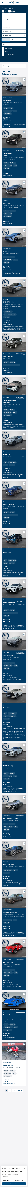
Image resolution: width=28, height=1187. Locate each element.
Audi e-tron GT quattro (11, 818)
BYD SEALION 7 (8, 864)
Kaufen (6, 40)
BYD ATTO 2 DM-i (9, 302)
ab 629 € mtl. (6, 722)
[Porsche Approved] (20, 1013)
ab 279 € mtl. (6, 117)
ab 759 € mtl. (6, 1033)
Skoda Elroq (7, 455)
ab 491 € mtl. (6, 833)
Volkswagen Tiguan (10, 912)
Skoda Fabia (7, 100)
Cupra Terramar (8, 504)
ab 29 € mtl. (6, 1079)
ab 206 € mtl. (6, 220)
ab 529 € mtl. (6, 521)
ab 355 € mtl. (6, 566)
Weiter (20, 1090)
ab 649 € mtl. (6, 782)
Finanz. (14, 40)
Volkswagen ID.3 (8, 655)
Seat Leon (6, 203)
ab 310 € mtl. (6, 368)
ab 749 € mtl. (6, 876)
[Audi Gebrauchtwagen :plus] (20, 354)
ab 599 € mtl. (6, 619)
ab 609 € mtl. (6, 672)
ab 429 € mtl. (6, 320)
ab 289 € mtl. (6, 926)
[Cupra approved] (21, 600)
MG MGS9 (6, 708)
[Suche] (25, 2)
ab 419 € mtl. (6, 266)
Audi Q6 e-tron (8, 962)
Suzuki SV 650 (8, 1065)
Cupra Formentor (9, 602)
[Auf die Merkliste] (24, 79)
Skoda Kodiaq (8, 766)
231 (15, 1090)
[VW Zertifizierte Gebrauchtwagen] (20, 151)
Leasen (22, 40)
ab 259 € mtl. (6, 171)
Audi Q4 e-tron (8, 356)
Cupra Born (7, 553)
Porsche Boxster (9, 1015)
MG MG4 (6, 251)
